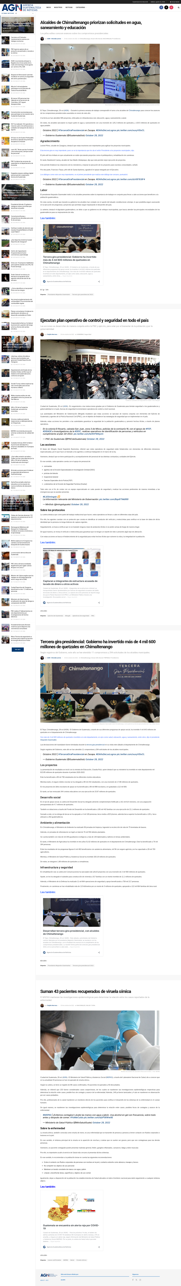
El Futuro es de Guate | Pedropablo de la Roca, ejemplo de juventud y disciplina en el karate (22, 139)
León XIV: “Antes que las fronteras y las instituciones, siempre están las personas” (22, 151)
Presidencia (116, 38)
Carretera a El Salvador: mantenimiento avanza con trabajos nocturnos (20, 39)
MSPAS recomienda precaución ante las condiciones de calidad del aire (22, 433)
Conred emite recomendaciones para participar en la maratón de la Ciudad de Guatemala (22, 114)
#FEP (148, 429)
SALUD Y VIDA (90, 1005)
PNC (92, 616)
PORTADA (107, 658)
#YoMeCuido (76, 1117)
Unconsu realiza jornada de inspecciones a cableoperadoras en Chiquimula (21, 421)
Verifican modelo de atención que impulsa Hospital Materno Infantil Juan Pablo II (22, 230)
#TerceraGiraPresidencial (71, 130)
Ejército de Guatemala (55, 616)
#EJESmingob (50, 497)
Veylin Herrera (52, 334)
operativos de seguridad (81, 616)
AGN (66, 110)
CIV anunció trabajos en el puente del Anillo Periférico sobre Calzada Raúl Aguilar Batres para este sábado (17, 192)
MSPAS (109, 1077)
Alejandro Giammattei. (48, 740)
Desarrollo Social (96, 38)
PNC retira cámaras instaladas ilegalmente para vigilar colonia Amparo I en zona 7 (21, 565)
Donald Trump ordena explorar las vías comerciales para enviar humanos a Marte (22, 385)
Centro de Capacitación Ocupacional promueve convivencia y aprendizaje (19, 253)
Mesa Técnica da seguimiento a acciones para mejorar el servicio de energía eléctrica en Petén (22, 638)
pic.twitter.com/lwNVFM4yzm (88, 434)
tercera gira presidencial (96, 745)
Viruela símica (81, 1260)
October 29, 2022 (94, 135)
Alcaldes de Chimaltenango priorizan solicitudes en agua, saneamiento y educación (17, 25)
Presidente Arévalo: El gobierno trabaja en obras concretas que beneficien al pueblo (21, 206)
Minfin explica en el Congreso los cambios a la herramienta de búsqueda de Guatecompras (21, 542)
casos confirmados (54, 1260)
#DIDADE (47, 431)
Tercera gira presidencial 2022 (82, 294)
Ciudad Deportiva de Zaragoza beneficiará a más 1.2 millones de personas (22, 589)
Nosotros (58, 7)
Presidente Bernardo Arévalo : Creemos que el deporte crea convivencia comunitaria (21, 626)
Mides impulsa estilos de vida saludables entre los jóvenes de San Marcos (21, 397)
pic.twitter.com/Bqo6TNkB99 (113, 499)
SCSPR (63, 1280)
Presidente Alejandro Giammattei (59, 965)
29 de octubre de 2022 (71, 38)
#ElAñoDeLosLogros (106, 130)
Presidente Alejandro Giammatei (59, 294)
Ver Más (18, 649)
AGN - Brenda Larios (54, 38)
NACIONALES (107, 38)
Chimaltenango (85, 38)
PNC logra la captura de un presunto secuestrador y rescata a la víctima (22, 51)
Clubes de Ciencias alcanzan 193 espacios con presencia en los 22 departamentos (22, 517)
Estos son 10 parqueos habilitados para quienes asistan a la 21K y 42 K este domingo (22, 264)
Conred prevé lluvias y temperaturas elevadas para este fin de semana (22, 218)
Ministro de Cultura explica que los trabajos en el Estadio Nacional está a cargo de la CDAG (22, 577)
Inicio (48, 7)
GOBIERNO (80, 334)
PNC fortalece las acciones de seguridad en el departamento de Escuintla (22, 163)
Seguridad (87, 334)
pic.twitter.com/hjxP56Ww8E (98, 1117)
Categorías (80, 7)
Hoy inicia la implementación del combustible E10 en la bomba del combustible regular (22, 301)
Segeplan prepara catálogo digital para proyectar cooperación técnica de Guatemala (22, 175)
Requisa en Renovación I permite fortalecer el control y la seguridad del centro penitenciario (22, 76)
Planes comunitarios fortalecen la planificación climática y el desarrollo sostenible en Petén (22, 313)
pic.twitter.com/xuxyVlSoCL (131, 130)
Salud (72, 1260)
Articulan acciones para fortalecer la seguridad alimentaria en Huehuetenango (22, 472)
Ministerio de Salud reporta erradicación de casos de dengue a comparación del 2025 (22, 601)
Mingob (67, 616)
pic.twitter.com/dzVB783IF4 (131, 179)
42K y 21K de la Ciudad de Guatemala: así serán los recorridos (19, 409)
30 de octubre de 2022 (67, 334)
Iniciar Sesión (175, 2)
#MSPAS (47, 1115)
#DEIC (78, 431)
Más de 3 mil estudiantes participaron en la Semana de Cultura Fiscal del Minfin (20, 88)
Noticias (69, 7)
